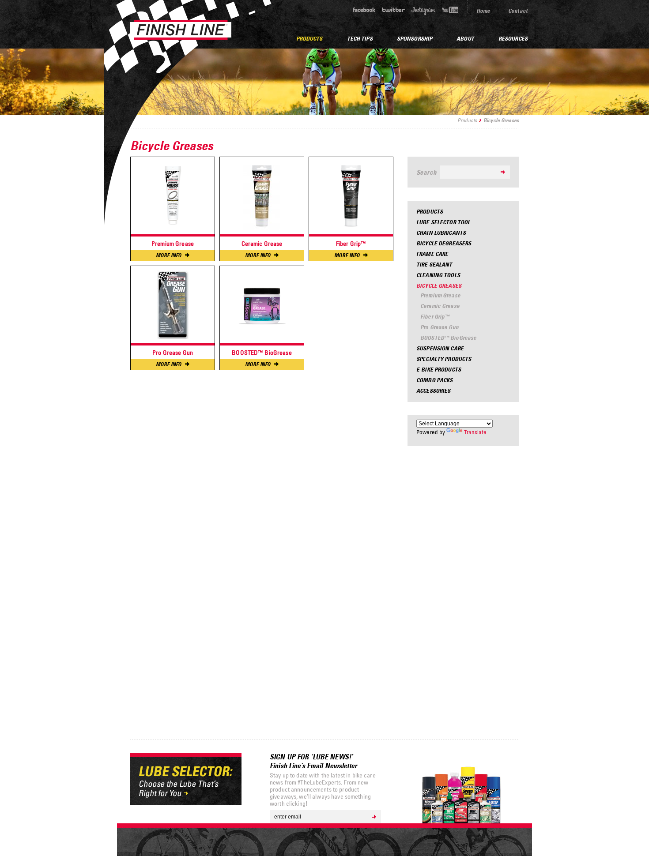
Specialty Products (443, 358)
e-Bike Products (438, 369)
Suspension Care (440, 348)
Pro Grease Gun (439, 326)
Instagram (423, 11)
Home (483, 10)
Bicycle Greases (438, 285)
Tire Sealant (434, 264)
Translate (475, 432)
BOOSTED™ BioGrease (448, 337)
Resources (513, 38)
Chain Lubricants (441, 232)
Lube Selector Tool (443, 221)
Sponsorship (414, 38)
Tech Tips (360, 38)
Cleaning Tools (438, 274)
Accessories (433, 390)
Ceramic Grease (440, 305)
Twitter (393, 10)
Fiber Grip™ (434, 316)
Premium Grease (440, 295)
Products (467, 120)
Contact (518, 10)
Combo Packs (434, 379)
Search (426, 172)
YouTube (450, 10)
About (465, 38)
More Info (169, 255)
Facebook (364, 10)
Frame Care (432, 253)
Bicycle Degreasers (443, 243)
